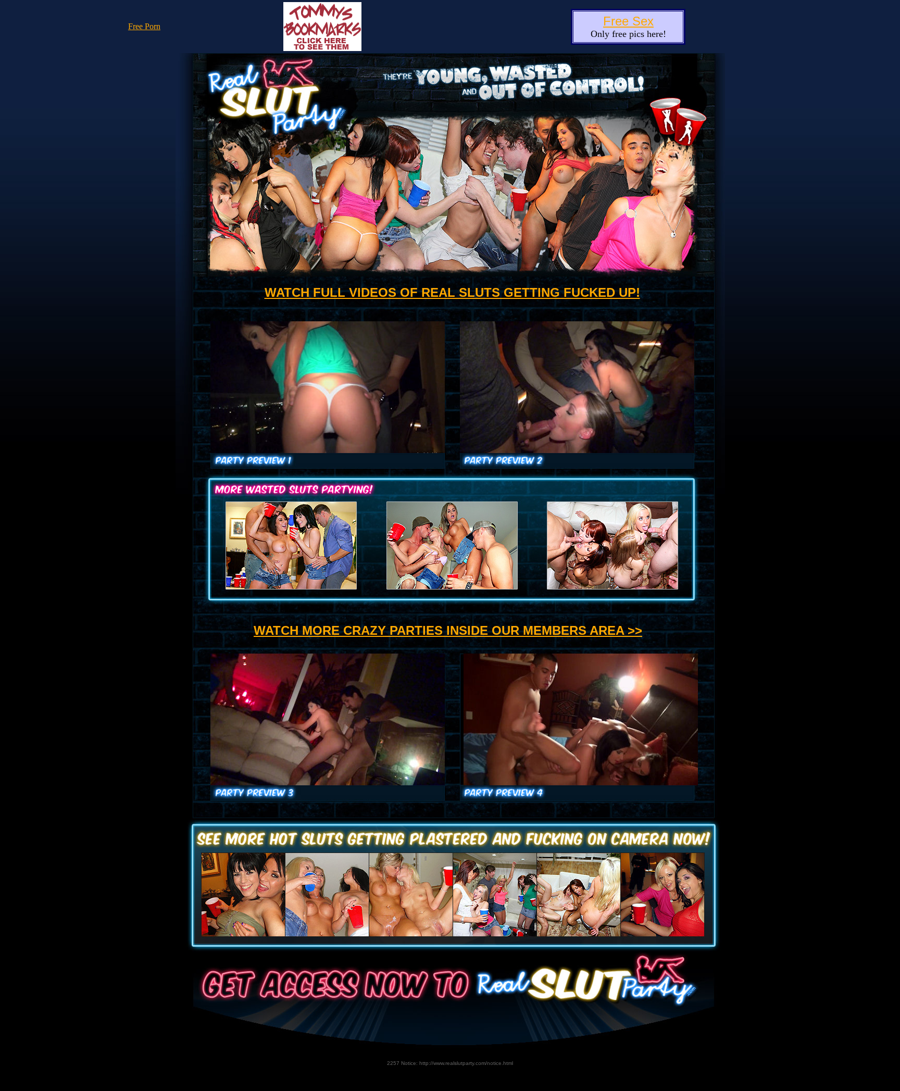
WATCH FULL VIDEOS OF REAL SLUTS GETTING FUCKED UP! (452, 292)
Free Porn (144, 26)
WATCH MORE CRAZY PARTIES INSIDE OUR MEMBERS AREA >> (448, 630)
